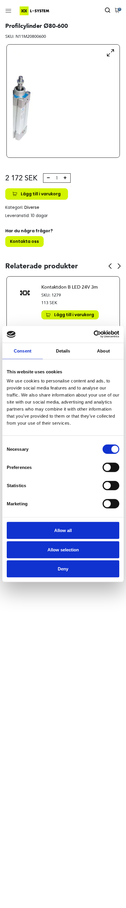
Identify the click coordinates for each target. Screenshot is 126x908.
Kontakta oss (24, 241)
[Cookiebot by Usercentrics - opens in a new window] (93, 334)
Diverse (31, 207)
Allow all (63, 530)
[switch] (111, 467)
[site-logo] (35, 10)
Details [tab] (63, 350)
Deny (63, 568)
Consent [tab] (22, 350)
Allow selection (63, 549)
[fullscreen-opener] (110, 53)
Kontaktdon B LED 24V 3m (69, 287)
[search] (107, 11)
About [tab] (103, 350)
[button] (110, 266)
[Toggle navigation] (8, 11)
